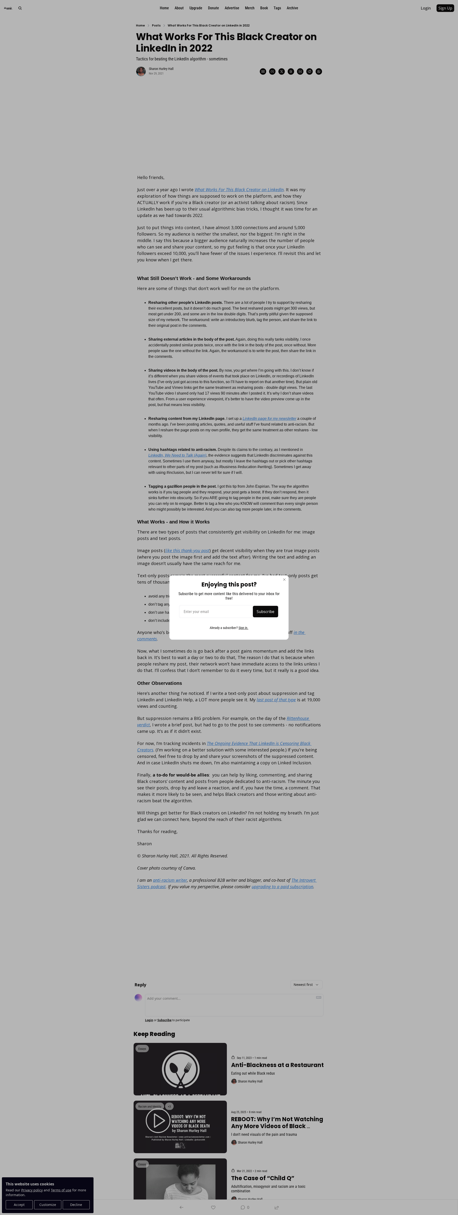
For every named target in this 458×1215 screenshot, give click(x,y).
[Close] (284, 579)
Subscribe (265, 611)
